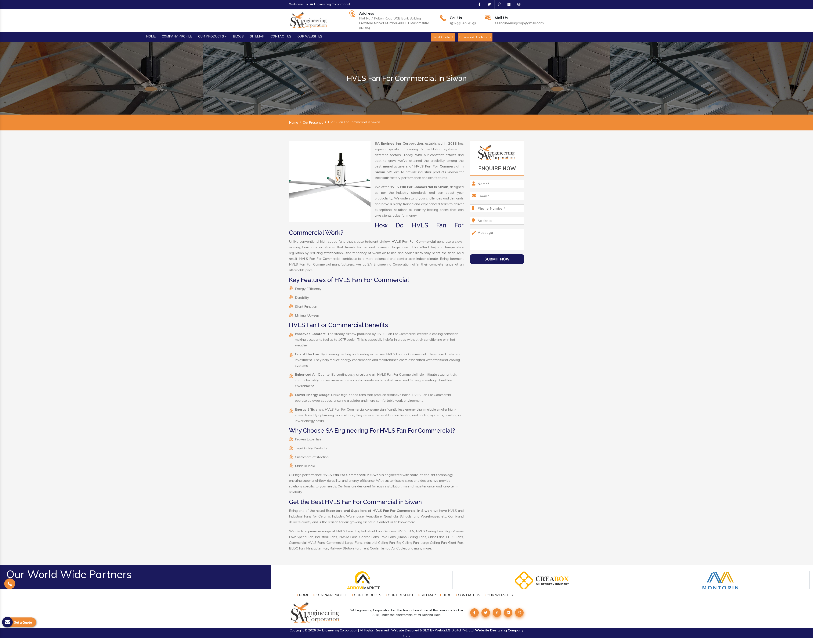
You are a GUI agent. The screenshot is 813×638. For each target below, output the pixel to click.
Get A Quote (442, 37)
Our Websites (499, 595)
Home (293, 122)
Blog (446, 595)
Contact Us (468, 595)
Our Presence (313, 122)
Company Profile (331, 595)
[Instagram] (517, 4)
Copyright (297, 630)
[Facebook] (478, 4)
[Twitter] (487, 4)
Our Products (367, 595)
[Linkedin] (507, 4)
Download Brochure (473, 37)
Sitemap (428, 595)
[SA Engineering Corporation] (309, 20)
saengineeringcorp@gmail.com (519, 23)
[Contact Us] (9, 589)
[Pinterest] (498, 4)
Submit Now (497, 259)
